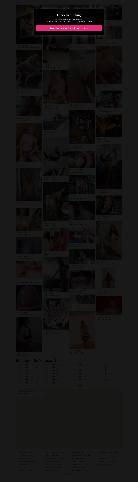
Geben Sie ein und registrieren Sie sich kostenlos (69, 28)
